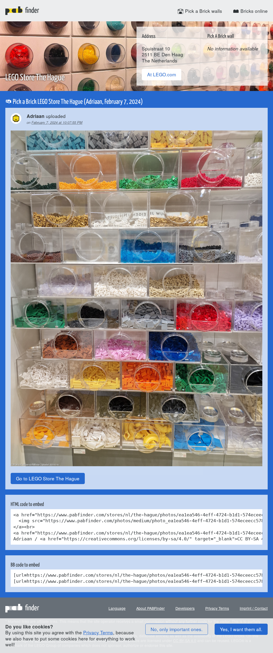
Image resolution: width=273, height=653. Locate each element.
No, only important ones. (177, 629)
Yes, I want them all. (241, 629)
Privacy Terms (217, 608)
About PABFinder (150, 608)
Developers (185, 608)
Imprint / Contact (254, 608)
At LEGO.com (161, 74)
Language (117, 608)
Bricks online (253, 10)
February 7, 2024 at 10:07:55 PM (56, 122)
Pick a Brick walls (203, 10)
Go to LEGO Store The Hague (47, 478)
